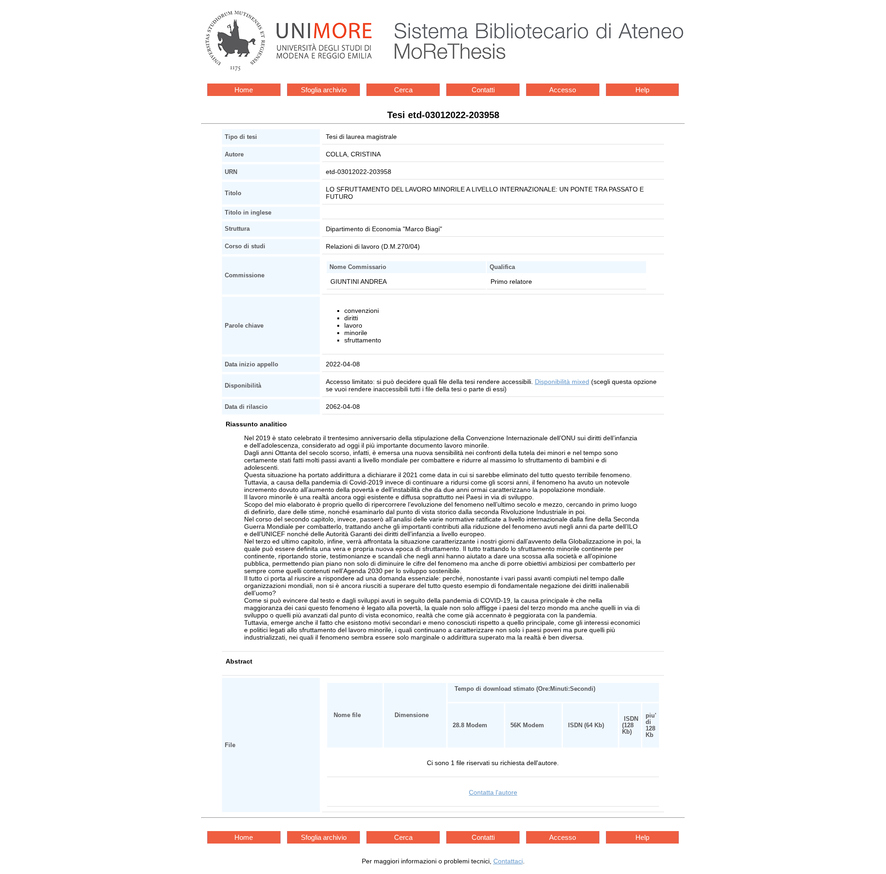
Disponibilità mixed (562, 381)
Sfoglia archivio (324, 90)
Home (243, 90)
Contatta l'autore (493, 792)
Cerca (403, 90)
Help (642, 90)
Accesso (562, 90)
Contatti (483, 90)
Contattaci (508, 861)
